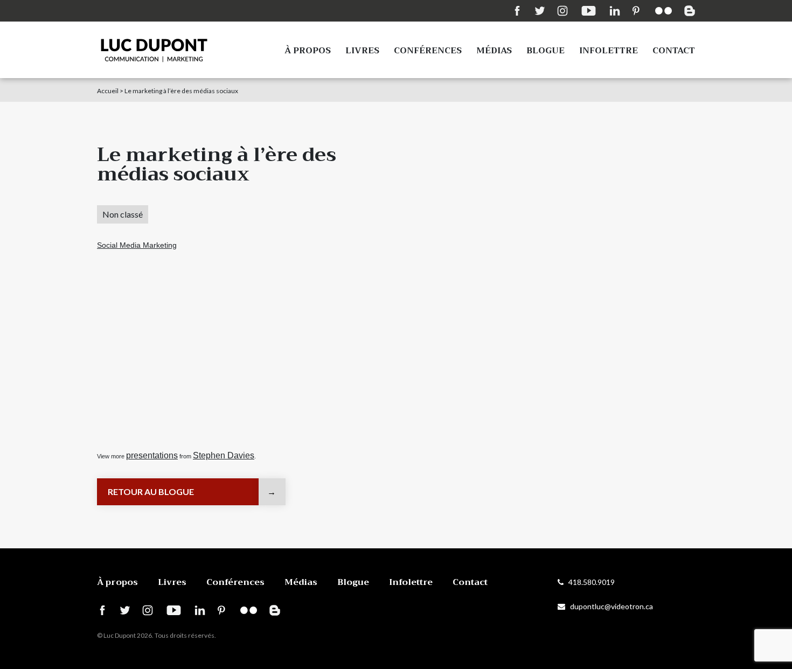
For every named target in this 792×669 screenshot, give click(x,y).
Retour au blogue (151, 491)
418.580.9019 (589, 582)
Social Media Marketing (137, 245)
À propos (307, 50)
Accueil (108, 91)
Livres (362, 50)
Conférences (428, 50)
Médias (494, 50)
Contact (673, 50)
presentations (152, 455)
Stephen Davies (223, 455)
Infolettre (608, 50)
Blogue (545, 50)
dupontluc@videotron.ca (609, 606)
